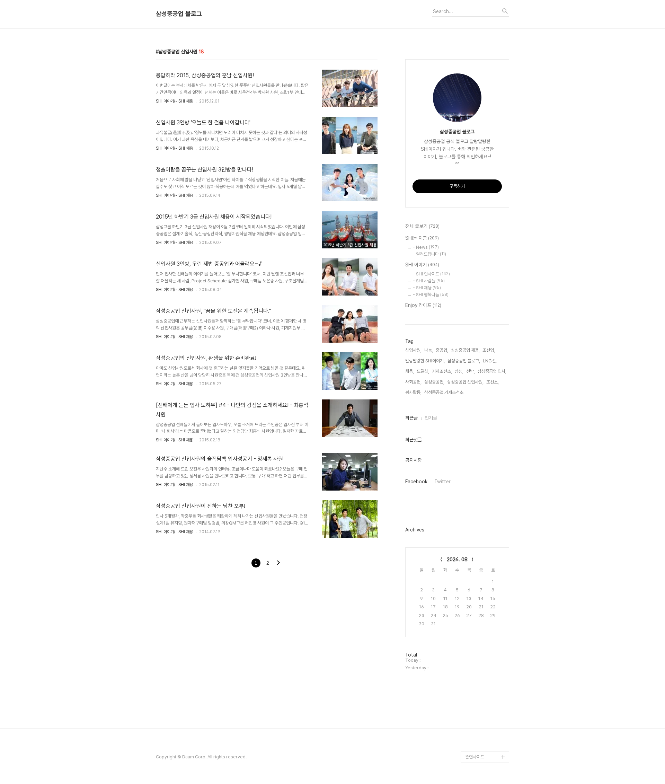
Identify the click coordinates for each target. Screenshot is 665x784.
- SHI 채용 (427, 287)
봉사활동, (413, 392)
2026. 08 (457, 559)
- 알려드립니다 (429, 254)
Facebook (416, 481)
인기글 (431, 418)
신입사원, (413, 350)
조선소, (492, 382)
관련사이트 (474, 756)
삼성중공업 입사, (492, 371)
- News (426, 247)
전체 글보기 (422, 226)
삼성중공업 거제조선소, (444, 392)
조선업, (488, 350)
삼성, (459, 371)
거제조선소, (442, 371)
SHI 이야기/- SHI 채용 (174, 101)
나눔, (428, 350)
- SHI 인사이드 (431, 273)
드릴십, (423, 371)
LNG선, (490, 360)
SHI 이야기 (422, 264)
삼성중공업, (434, 382)
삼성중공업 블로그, (463, 360)
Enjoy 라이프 (423, 305)
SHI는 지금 (422, 238)
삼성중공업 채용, (465, 350)
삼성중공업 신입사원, (465, 382)
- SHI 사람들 (429, 280)
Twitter (442, 481)
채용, (409, 371)
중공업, (442, 350)
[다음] (278, 563)
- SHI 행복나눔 (431, 294)
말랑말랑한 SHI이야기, (425, 360)
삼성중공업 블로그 (179, 13)
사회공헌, (413, 382)
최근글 (411, 418)
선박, (470, 371)
